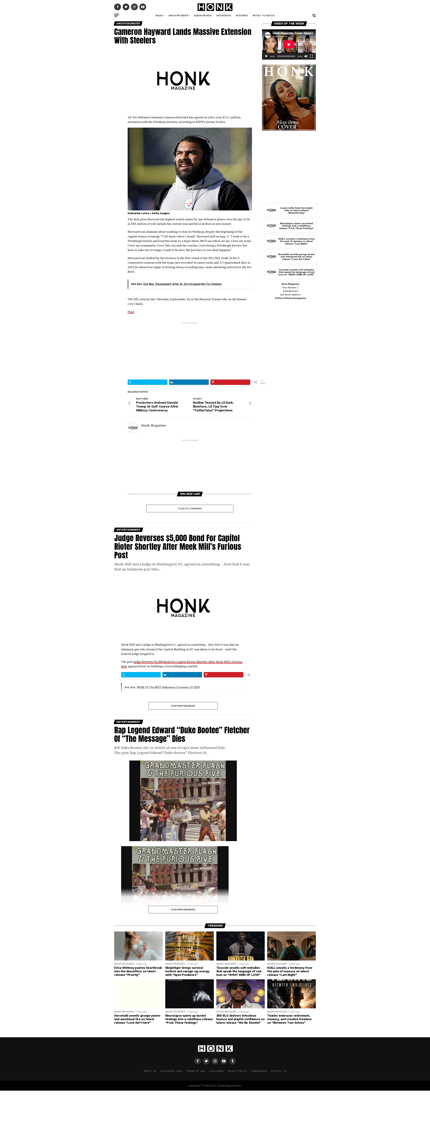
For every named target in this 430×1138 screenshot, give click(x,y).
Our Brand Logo (171, 1071)
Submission (259, 1071)
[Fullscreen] (311, 56)
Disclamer (216, 1071)
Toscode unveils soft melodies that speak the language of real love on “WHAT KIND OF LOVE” (296, 272)
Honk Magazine (153, 425)
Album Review (203, 15)
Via (130, 312)
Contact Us (279, 1071)
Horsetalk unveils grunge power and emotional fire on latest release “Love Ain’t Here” (296, 256)
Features (242, 15)
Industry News (178, 15)
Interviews (223, 15)
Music (159, 15)
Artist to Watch (263, 15)
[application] (289, 44)
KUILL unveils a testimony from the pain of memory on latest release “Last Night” (296, 241)
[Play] (266, 56)
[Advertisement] (190, 348)
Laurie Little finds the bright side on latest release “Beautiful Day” (296, 210)
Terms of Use (196, 1071)
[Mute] (306, 56)
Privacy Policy (237, 1071)
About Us (149, 1071)
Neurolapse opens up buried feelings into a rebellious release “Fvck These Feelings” (296, 226)
